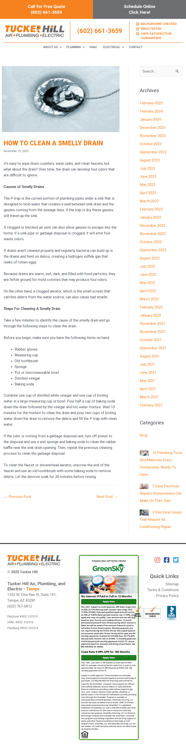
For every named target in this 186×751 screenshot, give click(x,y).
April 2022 (148, 291)
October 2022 (151, 242)
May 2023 (147, 185)
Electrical (111, 47)
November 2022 (153, 234)
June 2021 (148, 372)
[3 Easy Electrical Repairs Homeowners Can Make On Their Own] (144, 486)
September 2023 (153, 152)
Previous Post (17, 496)
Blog (143, 435)
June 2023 (148, 176)
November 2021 (153, 332)
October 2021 (151, 340)
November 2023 (153, 136)
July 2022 (147, 266)
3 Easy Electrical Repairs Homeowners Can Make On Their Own (160, 493)
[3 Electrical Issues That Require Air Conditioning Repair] (144, 512)
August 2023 (150, 160)
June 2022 (148, 274)
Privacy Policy (167, 596)
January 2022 (150, 315)
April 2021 (148, 389)
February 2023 (151, 209)
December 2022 (152, 225)
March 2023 (149, 201)
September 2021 (153, 348)
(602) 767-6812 (19, 606)
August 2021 (150, 356)
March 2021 (149, 397)
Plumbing (73, 47)
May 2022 (147, 283)
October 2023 (151, 144)
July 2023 (147, 168)
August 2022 (150, 258)
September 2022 (153, 250)
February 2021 (151, 405)
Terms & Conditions (163, 590)
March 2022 (149, 299)
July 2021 (147, 364)
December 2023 (152, 127)
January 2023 (150, 217)
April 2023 (148, 193)
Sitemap (172, 584)
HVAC (93, 47)
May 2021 (147, 380)
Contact (136, 47)
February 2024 (151, 111)
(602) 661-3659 (99, 31)
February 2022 (151, 307)
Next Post (106, 496)
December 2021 (152, 323)
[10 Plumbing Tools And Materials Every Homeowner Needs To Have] (144, 452)
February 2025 (151, 103)
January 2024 (150, 119)
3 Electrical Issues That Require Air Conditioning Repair (161, 519)
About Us (50, 47)
